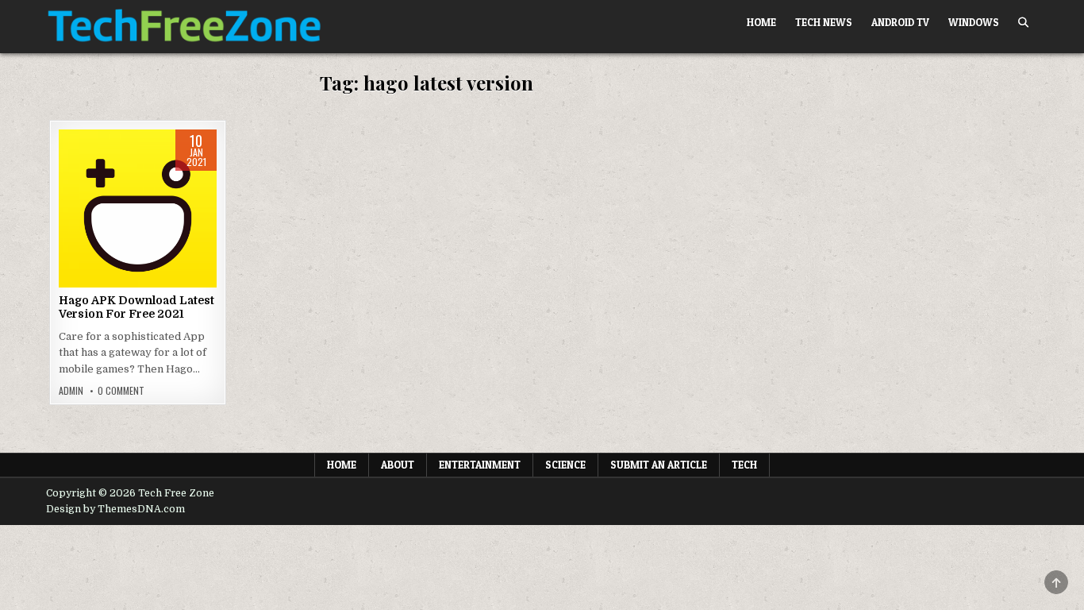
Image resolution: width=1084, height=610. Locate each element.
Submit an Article (658, 464)
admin (71, 391)
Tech (744, 464)
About (397, 464)
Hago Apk (138, 180)
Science (565, 464)
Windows (973, 22)
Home (761, 22)
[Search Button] (1023, 22)
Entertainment (480, 464)
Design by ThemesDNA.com (115, 509)
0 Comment (121, 391)
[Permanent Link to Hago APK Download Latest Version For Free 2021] (138, 208)
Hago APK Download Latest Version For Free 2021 (136, 307)
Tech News (823, 22)
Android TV (900, 22)
